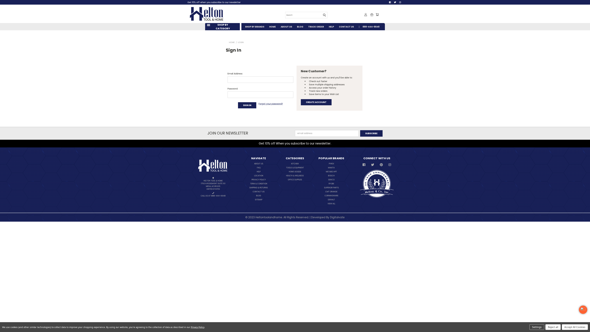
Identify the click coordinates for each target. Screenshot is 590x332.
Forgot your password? (271, 103)
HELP (331, 26)
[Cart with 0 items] (377, 14)
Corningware (331, 195)
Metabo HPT (331, 171)
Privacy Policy (259, 179)
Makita (331, 167)
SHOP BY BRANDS (254, 26)
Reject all (553, 327)
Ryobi (331, 183)
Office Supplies (295, 179)
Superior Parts (331, 187)
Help (259, 171)
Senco (331, 179)
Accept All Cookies (574, 327)
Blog (258, 195)
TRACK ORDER (316, 26)
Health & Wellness (295, 175)
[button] (583, 309)
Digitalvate (337, 217)
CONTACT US (346, 26)
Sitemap (258, 199)
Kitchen (295, 163)
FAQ (258, 167)
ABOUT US (286, 26)
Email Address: (235, 73)
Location (258, 175)
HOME (272, 26)
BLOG (300, 26)
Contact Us (259, 191)
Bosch (331, 175)
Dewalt (331, 199)
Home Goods (295, 171)
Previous (584, 322)
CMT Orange (331, 191)
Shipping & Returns (258, 187)
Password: (233, 88)
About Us (258, 163)
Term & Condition (258, 183)
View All (331, 203)
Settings (537, 327)
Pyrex (331, 163)
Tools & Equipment (295, 167)
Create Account (316, 102)
